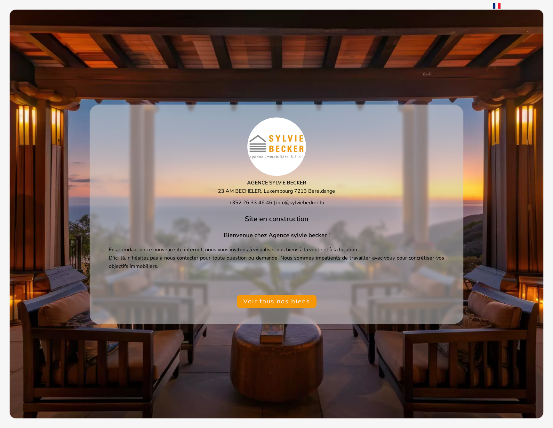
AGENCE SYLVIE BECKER (276, 182)
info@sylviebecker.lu (300, 202)
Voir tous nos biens (276, 301)
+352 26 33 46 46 (250, 202)
